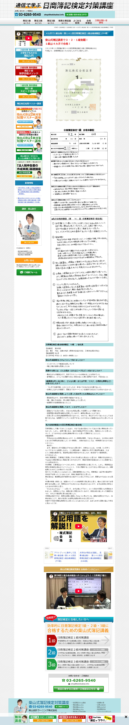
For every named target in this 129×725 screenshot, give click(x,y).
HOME (56, 27)
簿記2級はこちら (78, 707)
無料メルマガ (101, 707)
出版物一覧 (100, 702)
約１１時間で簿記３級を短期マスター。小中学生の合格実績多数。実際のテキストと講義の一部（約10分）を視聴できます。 (82, 666)
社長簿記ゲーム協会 (79, 702)
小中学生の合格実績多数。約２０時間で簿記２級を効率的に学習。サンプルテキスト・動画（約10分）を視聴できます (82, 654)
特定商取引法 (101, 709)
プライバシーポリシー (104, 711)
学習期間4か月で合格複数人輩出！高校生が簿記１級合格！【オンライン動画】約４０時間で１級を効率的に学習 (79, 642)
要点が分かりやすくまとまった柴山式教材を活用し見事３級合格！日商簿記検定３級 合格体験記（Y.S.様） (29, 200)
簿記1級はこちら (78, 705)
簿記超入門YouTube (79, 711)
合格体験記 (62, 27)
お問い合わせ (101, 705)
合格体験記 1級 (71, 27)
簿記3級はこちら (78, 709)
